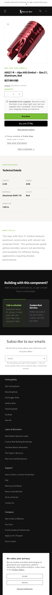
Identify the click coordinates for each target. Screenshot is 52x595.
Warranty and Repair (13, 486)
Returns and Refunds (13, 491)
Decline (25, 582)
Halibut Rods (10, 403)
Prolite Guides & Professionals (17, 530)
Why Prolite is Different (14, 519)
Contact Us (9, 503)
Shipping (7, 85)
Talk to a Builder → (25, 149)
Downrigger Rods (12, 397)
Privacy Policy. (18, 569)
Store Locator (10, 541)
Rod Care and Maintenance (16, 459)
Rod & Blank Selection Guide (16, 436)
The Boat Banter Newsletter (16, 447)
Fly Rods (8, 414)
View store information (17, 143)
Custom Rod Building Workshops (18, 442)
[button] (5, 11)
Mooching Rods (11, 392)
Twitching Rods (11, 409)
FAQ (6, 480)
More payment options (26, 129)
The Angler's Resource (14, 453)
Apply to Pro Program (14, 536)
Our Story (9, 524)
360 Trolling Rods (12, 386)
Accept (24, 576)
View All (8, 420)
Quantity (9, 89)
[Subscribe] (44, 359)
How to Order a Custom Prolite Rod (19, 474)
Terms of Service (11, 497)
